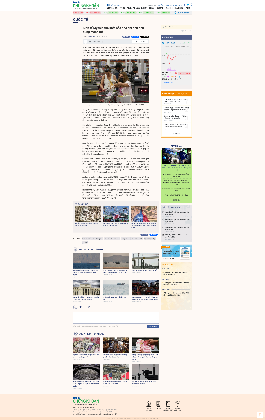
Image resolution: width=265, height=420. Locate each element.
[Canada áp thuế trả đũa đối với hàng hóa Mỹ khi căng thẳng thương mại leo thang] (145, 287)
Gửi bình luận (153, 326)
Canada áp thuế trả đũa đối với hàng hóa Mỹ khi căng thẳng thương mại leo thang (145, 298)
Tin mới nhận (168, 93)
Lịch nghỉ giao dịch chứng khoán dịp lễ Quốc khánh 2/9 (176, 175)
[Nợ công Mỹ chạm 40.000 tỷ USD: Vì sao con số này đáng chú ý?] (86, 345)
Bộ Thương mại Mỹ (149, 239)
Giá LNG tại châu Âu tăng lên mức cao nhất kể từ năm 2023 (144, 382)
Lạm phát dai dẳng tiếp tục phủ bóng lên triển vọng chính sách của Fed (86, 298)
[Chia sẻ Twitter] (187, 4)
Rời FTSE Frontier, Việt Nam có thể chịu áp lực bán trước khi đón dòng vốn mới (176, 167)
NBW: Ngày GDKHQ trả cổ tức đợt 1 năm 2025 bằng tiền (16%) (176, 284)
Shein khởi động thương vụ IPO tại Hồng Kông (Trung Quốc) (175, 117)
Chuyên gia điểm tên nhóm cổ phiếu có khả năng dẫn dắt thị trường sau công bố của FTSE (176, 183)
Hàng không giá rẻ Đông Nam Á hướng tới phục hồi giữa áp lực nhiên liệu (176, 109)
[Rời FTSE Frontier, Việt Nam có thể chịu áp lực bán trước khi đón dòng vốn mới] (176, 156)
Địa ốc (151, 8)
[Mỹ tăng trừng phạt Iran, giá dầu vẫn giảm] (116, 287)
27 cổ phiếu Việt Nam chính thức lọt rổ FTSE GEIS (176, 190)
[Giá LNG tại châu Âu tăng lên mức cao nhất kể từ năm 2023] (145, 372)
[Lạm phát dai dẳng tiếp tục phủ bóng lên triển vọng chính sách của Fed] (86, 287)
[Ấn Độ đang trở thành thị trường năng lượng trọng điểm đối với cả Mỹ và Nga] (116, 261)
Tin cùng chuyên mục (91, 249)
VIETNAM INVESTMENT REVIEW (174, 5)
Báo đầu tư (161, 5)
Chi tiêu (84, 242)
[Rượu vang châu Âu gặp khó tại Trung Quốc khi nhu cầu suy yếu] (116, 345)
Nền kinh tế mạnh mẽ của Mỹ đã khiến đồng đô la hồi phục (87, 224)
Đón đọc (166, 247)
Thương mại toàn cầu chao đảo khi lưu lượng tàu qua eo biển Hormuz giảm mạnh (85, 272)
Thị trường (167, 37)
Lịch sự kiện (167, 264)
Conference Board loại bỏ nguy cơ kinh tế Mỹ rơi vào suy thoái (115, 224)
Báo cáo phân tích (171, 207)
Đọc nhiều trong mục (91, 334)
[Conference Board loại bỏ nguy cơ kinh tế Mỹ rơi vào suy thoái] (116, 214)
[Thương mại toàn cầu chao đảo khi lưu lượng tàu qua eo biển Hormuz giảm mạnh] (86, 261)
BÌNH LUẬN (85, 307)
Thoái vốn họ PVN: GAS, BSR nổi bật (176, 195)
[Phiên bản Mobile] (190, 4)
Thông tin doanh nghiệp (137, 8)
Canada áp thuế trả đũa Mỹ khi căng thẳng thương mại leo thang (175, 126)
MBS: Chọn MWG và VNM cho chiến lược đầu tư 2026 (176, 236)
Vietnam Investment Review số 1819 (171, 252)
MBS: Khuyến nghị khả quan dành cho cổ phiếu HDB (177, 213)
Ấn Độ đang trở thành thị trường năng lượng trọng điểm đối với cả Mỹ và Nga (115, 271)
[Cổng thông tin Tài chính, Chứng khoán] (86, 5)
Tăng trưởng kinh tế (136, 239)
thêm (188, 8)
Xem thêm (176, 134)
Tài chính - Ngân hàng (174, 8)
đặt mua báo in (115, 5)
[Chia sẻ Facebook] (183, 4)
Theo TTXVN (91, 36)
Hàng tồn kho (125, 239)
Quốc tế (160, 8)
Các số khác (168, 258)
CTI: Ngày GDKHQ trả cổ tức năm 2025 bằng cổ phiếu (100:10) (175, 273)
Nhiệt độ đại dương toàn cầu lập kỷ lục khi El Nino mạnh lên (175, 100)
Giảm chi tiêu (86, 239)
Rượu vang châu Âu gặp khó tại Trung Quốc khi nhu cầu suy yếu (115, 356)
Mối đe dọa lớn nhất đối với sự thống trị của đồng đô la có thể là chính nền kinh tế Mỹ (143, 225)
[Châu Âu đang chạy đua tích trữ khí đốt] (145, 261)
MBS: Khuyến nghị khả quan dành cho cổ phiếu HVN (177, 221)
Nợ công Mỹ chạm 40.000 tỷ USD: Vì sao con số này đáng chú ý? (86, 356)
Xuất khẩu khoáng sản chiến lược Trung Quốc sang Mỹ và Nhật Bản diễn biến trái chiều (86, 383)
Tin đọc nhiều (183, 93)
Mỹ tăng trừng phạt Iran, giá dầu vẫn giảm (114, 298)
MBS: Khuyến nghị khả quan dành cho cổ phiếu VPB (177, 228)
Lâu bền (106, 239)
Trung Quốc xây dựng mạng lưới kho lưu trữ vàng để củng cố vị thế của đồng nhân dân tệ (145, 357)
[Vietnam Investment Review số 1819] (185, 253)
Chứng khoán (112, 8)
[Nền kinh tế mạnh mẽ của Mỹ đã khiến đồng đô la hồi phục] (88, 214)
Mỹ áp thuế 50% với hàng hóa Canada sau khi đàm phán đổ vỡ (115, 382)
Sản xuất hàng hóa (97, 239)
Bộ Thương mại (115, 239)
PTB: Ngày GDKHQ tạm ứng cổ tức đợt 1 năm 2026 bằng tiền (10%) (176, 294)
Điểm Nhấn (176, 146)
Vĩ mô (122, 8)
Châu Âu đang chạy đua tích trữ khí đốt (144, 270)
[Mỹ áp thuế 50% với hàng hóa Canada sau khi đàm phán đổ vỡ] (116, 372)
